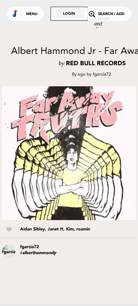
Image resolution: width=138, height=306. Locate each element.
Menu (32, 14)
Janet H (55, 229)
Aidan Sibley (32, 229)
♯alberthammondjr (38, 253)
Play (69, 153)
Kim (70, 229)
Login (69, 14)
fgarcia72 (102, 74)
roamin (83, 229)
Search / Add (111, 14)
